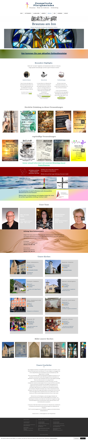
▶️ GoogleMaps (64, 267)
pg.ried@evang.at (40, 426)
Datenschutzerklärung (53, 438)
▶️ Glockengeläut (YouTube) (67, 270)
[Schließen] (86, 438)
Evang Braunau (44, 165)
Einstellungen (76, 438)
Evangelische (43, 3)
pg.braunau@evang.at (27, 425)
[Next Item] (83, 122)
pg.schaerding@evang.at (56, 426)
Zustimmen (83, 438)
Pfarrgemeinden (44, 5)
